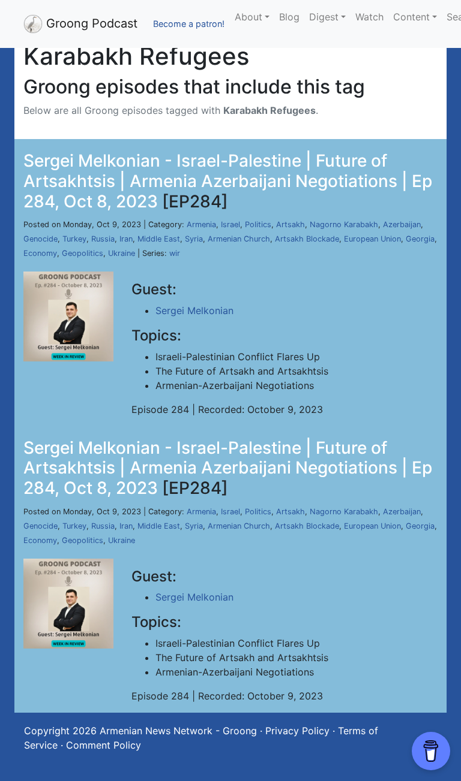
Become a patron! (188, 24)
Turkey (74, 238)
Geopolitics (82, 253)
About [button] (248, 17)
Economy (40, 253)
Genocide (40, 238)
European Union (372, 238)
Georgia (420, 238)
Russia (103, 238)
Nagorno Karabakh (344, 224)
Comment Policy (103, 745)
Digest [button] (324, 17)
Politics (258, 224)
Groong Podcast (90, 23)
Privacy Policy (297, 731)
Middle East (158, 238)
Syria (194, 238)
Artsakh (290, 224)
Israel (230, 224)
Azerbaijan (402, 224)
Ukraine (121, 253)
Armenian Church (239, 238)
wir (174, 253)
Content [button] (411, 17)
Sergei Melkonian (194, 310)
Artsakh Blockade (307, 238)
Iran (126, 238)
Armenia (201, 224)
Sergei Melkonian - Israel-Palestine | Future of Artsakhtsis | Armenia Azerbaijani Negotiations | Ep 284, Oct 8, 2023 (227, 180)
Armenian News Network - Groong (178, 731)
